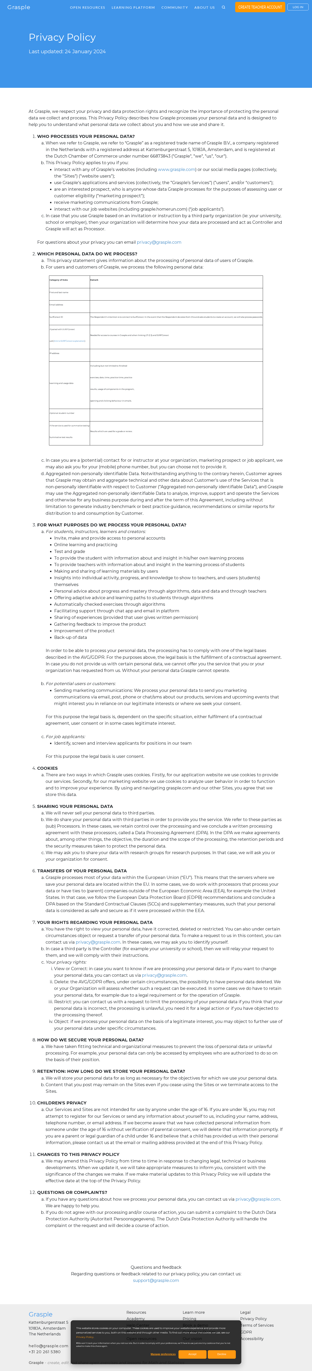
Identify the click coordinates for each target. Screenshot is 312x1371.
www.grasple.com (176, 169)
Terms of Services (257, 1325)
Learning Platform (133, 7)
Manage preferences (163, 1354)
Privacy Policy (85, 1337)
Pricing (189, 1318)
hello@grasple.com (49, 1346)
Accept (192, 1354)
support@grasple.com (156, 1280)
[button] (223, 7)
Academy (135, 1318)
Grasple (18, 7)
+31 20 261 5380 (45, 1352)
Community (175, 7)
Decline (221, 1354)
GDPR (246, 1332)
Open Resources (87, 7)
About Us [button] (204, 7)
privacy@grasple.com (159, 242)
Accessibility (252, 1338)
